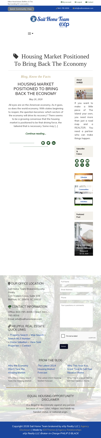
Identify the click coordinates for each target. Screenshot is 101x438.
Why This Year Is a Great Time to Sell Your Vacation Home (79, 369)
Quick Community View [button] (21, 9)
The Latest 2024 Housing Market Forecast (47, 369)
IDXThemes (49, 429)
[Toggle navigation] (30, 33)
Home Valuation (18, 342)
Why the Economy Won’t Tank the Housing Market (18, 369)
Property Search (19, 334)
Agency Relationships (69, 429)
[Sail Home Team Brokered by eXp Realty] (49, 21)
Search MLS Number (19, 338)
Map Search (37, 334)
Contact (26, 345)
